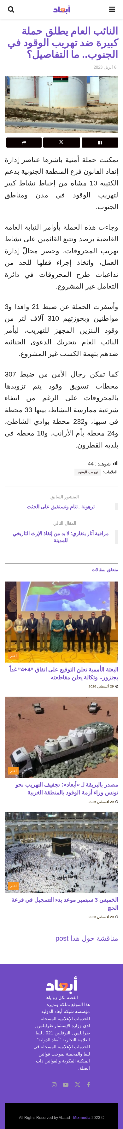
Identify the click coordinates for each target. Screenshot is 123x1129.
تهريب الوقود (88, 472)
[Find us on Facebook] (88, 1085)
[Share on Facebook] (100, 142)
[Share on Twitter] (61, 142)
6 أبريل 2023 (105, 67)
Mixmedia (82, 1117)
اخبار (13, 656)
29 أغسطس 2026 (102, 686)
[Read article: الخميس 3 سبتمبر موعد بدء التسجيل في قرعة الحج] (61, 852)
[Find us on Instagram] (54, 1085)
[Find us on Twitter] (77, 1085)
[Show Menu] (112, 9)
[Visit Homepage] (61, 9)
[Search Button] (11, 9)
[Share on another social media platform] (24, 142)
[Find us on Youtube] (65, 1085)
